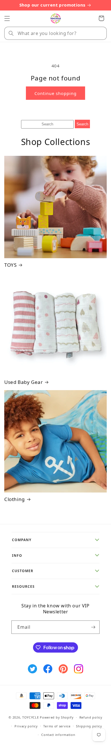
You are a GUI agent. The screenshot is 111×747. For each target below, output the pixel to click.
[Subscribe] (93, 627)
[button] (7, 18)
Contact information (58, 734)
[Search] (11, 33)
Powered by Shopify (57, 717)
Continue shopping (55, 93)
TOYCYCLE (30, 717)
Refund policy (90, 717)
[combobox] (55, 33)
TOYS (10, 265)
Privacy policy (26, 726)
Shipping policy (89, 726)
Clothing (14, 499)
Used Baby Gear (23, 382)
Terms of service (56, 726)
